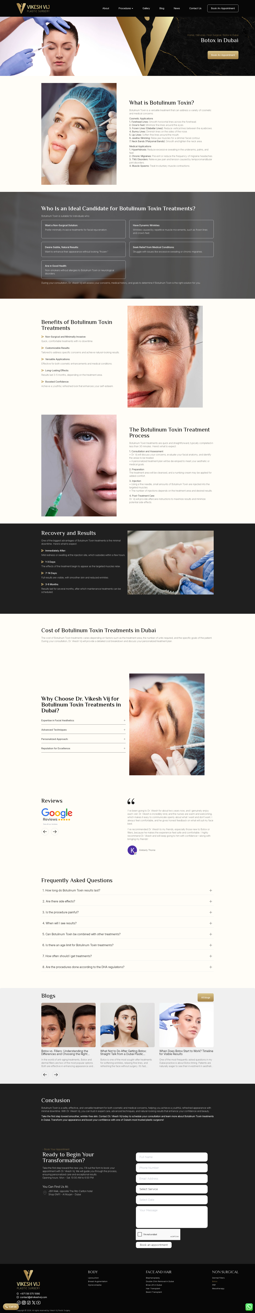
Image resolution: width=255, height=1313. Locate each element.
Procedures (124, 8)
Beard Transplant (154, 1292)
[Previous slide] (45, 831)
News (177, 8)
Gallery (146, 8)
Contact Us (195, 8)
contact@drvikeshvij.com (33, 1297)
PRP (214, 1285)
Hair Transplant (153, 1288)
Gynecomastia (94, 1285)
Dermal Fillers (218, 1278)
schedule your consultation (146, 1116)
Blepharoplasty (153, 1278)
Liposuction (93, 1278)
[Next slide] (54, 831)
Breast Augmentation (97, 1281)
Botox (214, 1281)
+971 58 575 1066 (30, 1293)
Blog (161, 8)
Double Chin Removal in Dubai (160, 1281)
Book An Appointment (223, 8)
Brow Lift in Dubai (154, 1285)
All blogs (205, 997)
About (105, 8)
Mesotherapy (218, 1288)
